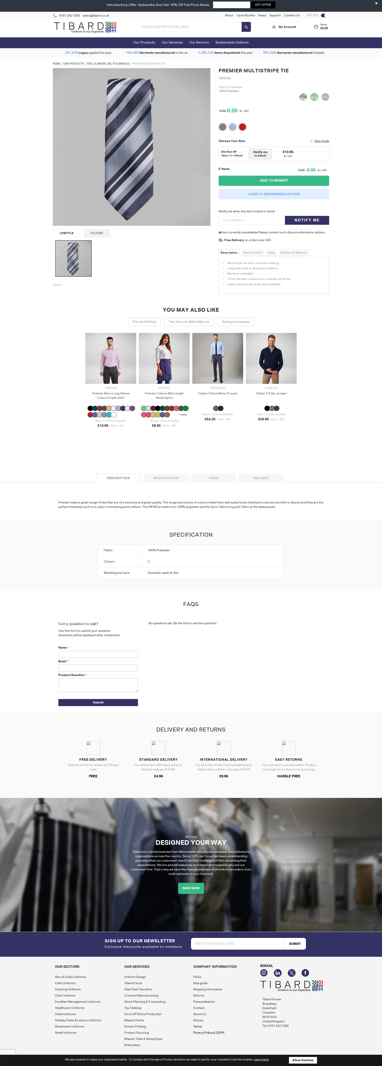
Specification (252, 253)
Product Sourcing (136, 1032)
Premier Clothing (144, 321)
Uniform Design (135, 977)
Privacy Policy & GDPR (208, 1032)
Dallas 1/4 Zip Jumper (271, 393)
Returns (198, 995)
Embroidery (132, 1045)
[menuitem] (144, 43)
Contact (199, 1008)
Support (275, 15)
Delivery (261, 478)
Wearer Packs (134, 1020)
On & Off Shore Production (143, 1014)
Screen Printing (135, 1026)
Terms (197, 1026)
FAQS (213, 478)
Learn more (261, 1059)
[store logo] (85, 28)
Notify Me (307, 220)
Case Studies (246, 15)
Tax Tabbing (132, 1008)
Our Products (73, 64)
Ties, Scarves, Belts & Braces (108, 64)
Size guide (200, 983)
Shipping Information (207, 989)
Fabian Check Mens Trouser (217, 393)
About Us (199, 1014)
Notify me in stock (260, 154)
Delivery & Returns (294, 253)
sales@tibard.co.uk (96, 15)
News (262, 15)
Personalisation (204, 1001)
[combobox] (195, 27)
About (229, 15)
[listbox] (111, 412)
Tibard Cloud (133, 983)
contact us (275, 232)
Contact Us (292, 15)
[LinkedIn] (281, 973)
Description (229, 253)
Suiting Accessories (236, 321)
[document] (191, 1060)
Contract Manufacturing (141, 995)
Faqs (271, 253)
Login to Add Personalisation (274, 194)
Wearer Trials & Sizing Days (143, 1039)
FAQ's (197, 977)
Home (56, 64)
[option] (90, 408)
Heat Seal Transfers (138, 989)
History (198, 1020)
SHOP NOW (191, 888)
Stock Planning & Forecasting (144, 1001)
